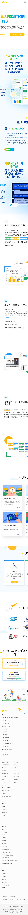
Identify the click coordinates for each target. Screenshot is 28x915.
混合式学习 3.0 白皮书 (7, 849)
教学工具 (8, 238)
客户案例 (4, 835)
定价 (15, 782)
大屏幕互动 (16, 773)
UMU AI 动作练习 (6, 737)
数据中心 (4, 767)
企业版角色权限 (5, 765)
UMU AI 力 (4, 720)
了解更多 (18, 507)
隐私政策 (5, 899)
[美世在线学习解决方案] (14, 676)
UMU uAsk (4, 752)
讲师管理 (4, 793)
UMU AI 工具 (5, 729)
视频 (15, 767)
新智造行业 (4, 812)
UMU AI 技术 (5, 755)
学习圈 (3, 782)
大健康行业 (4, 806)
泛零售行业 (4, 809)
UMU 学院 (4, 846)
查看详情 (8, 149)
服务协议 (5, 896)
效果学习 (4, 840)
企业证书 (15, 238)
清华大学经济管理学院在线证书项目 (10, 860)
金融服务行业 (5, 815)
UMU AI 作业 (5, 732)
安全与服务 (12, 899)
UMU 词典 (4, 832)
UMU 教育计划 (5, 885)
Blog (3, 829)
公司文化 (4, 879)
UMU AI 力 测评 (5, 723)
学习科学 (4, 837)
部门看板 (4, 770)
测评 (3, 779)
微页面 (7, 318)
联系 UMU (16, 34)
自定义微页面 (5, 773)
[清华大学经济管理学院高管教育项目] (14, 663)
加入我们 (4, 876)
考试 (15, 770)
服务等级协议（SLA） (14, 896)
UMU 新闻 (4, 882)
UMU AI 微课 (5, 734)
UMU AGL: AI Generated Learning (10, 717)
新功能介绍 (4, 843)
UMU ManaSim (5, 746)
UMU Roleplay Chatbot (7, 743)
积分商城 (4, 785)
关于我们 (4, 873)
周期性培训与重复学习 (7, 788)
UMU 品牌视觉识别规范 (7, 855)
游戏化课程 (16, 776)
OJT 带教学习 (5, 776)
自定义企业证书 (5, 790)
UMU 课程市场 (5, 858)
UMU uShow (5, 740)
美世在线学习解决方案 (7, 863)
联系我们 (4, 888)
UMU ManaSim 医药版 (7, 749)
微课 (15, 765)
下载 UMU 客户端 (6, 852)
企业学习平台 (5, 762)
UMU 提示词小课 (6, 726)
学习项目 (16, 779)
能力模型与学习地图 (6, 796)
